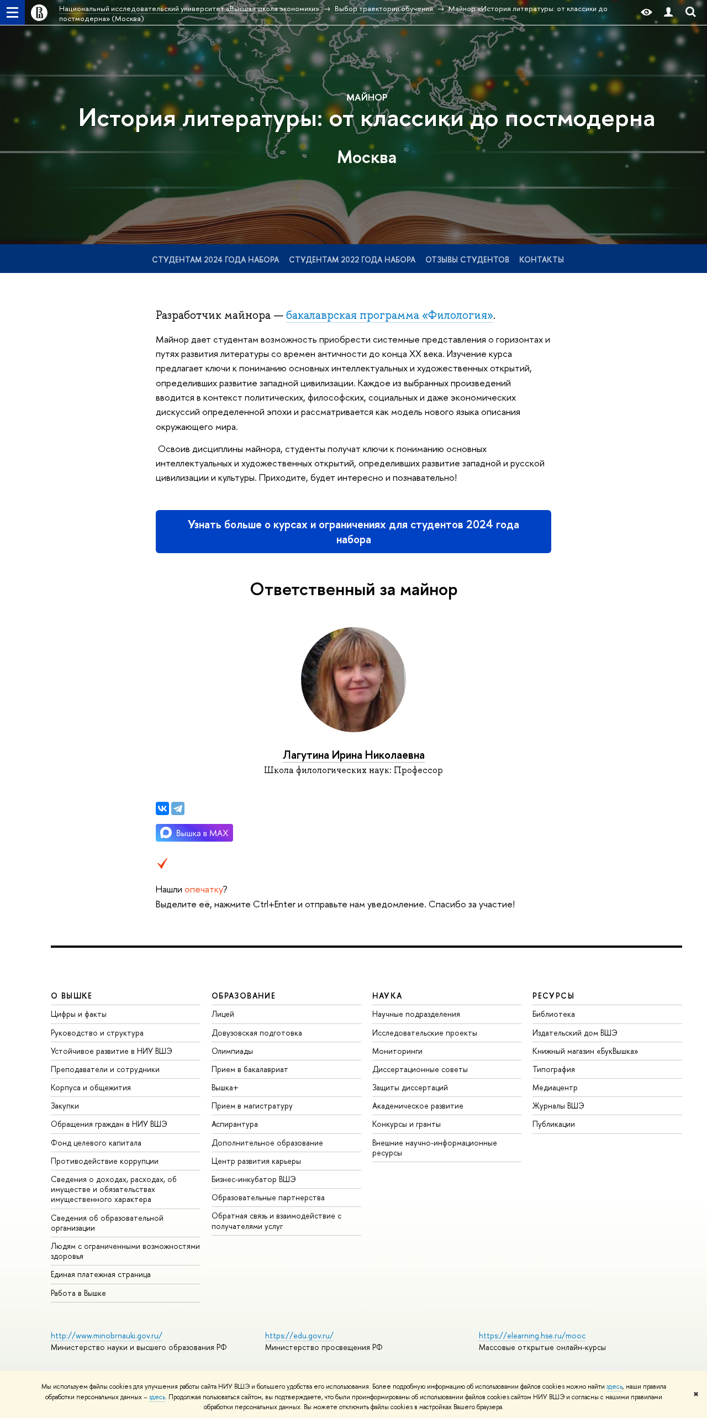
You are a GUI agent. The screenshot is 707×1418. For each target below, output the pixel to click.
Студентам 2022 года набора (352, 259)
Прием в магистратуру (252, 1105)
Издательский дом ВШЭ (575, 1032)
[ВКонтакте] (162, 808)
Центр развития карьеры (256, 1161)
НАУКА (387, 995)
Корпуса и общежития (91, 1087)
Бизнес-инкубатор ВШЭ (254, 1179)
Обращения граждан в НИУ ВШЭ (109, 1123)
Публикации (553, 1123)
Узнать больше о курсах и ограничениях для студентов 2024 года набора (353, 532)
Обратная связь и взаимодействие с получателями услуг (276, 1220)
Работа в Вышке (78, 1293)
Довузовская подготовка (257, 1032)
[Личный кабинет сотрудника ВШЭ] (668, 12)
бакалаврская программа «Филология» (389, 315)
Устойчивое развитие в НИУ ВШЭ (111, 1051)
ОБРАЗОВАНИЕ (244, 995)
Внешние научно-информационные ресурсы (434, 1147)
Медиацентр (555, 1087)
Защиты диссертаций (410, 1087)
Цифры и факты (79, 1014)
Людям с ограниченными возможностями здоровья (125, 1251)
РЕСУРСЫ (553, 995)
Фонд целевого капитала (96, 1142)
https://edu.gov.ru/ (299, 1335)
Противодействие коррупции (105, 1161)
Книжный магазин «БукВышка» (585, 1051)
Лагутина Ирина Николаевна (354, 754)
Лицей (223, 1014)
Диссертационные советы (420, 1069)
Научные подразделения (416, 1014)
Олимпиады (232, 1051)
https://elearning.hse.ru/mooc (532, 1335)
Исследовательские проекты (424, 1032)
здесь (614, 1386)
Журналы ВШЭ (558, 1105)
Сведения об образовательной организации (107, 1222)
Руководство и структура (97, 1032)
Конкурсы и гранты (406, 1123)
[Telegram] (177, 808)
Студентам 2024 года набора (215, 259)
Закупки (65, 1105)
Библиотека (553, 1014)
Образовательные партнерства (268, 1197)
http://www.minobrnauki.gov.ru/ (106, 1335)
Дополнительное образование (267, 1142)
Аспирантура (235, 1123)
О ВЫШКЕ (72, 995)
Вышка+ (225, 1087)
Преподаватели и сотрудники (105, 1069)
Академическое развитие (417, 1105)
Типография (553, 1069)
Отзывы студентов (467, 259)
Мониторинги (397, 1051)
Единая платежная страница (101, 1274)
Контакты (541, 259)
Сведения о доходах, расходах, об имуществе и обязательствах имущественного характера (114, 1189)
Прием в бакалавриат (250, 1069)
